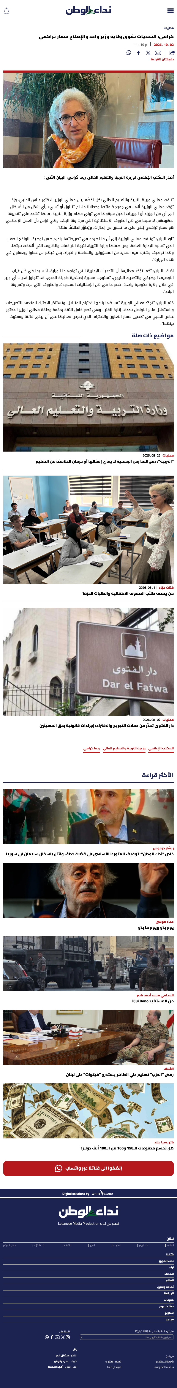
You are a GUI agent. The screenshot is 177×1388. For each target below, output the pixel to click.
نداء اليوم (143, 1245)
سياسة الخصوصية (164, 1367)
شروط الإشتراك (113, 1362)
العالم (170, 1281)
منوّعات (169, 1300)
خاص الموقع (9, 1245)
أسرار (92, 1245)
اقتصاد (169, 1274)
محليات (169, 28)
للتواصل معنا (114, 1367)
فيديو (170, 1319)
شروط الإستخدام (165, 1362)
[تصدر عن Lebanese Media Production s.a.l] (88, 1211)
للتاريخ (169, 1313)
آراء (171, 1268)
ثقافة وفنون (165, 1287)
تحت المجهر (166, 1261)
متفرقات (67, 1245)
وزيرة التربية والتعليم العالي (124, 748)
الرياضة (169, 1294)
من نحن (170, 1356)
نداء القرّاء (39, 1245)
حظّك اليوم (166, 1307)
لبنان (170, 1239)
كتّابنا (170, 1255)
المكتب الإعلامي (161, 748)
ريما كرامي (91, 748)
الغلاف (170, 1245)
